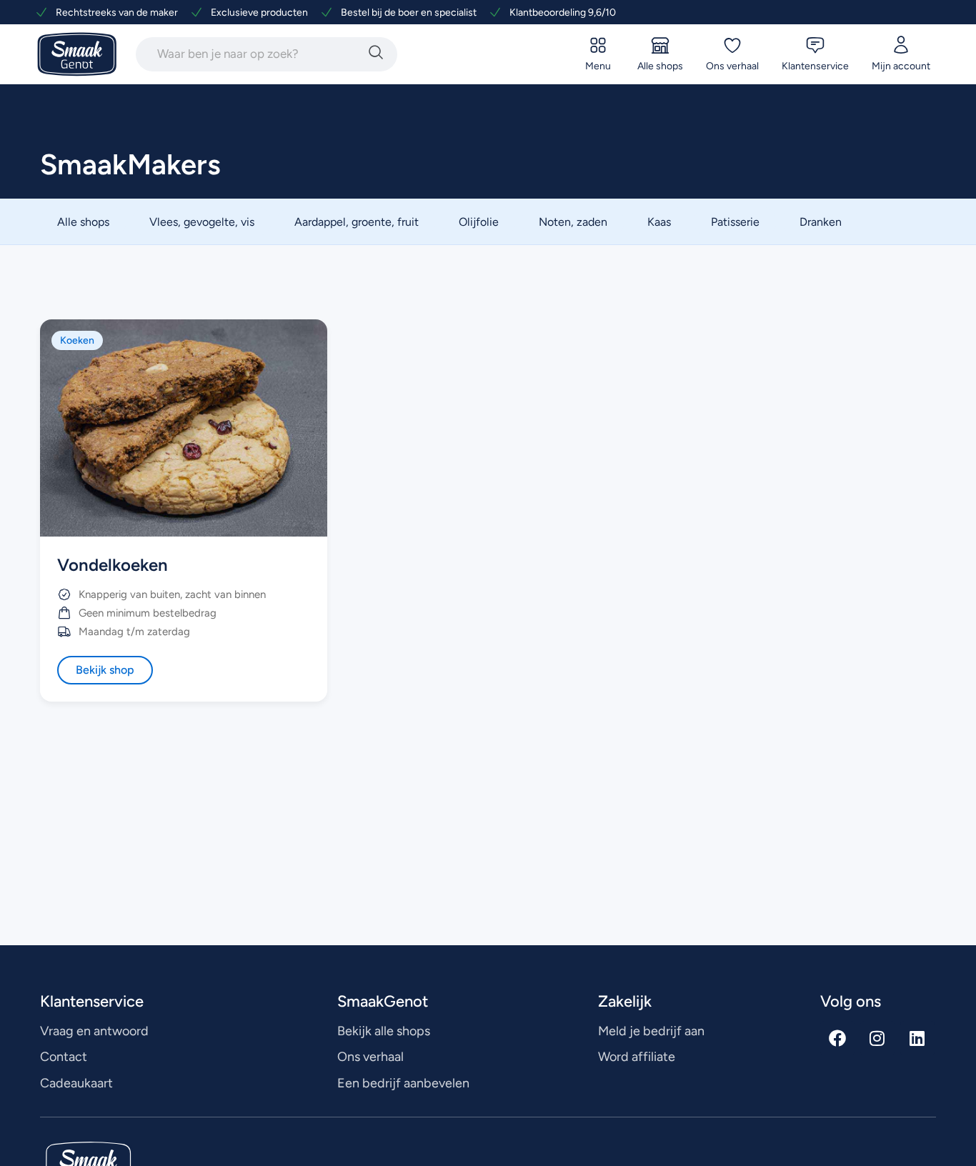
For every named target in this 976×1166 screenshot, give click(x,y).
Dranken (821, 221)
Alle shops (83, 221)
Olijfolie (479, 221)
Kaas (659, 221)
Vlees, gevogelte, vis (201, 221)
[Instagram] (877, 1038)
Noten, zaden (573, 221)
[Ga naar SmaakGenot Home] (77, 54)
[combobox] (249, 53)
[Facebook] (837, 1038)
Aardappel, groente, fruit (356, 221)
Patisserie (735, 221)
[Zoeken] (376, 53)
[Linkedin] (917, 1038)
